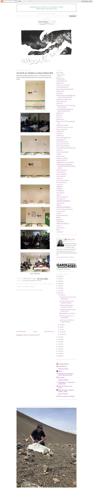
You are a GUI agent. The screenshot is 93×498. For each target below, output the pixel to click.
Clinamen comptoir (63, 369)
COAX (60, 371)
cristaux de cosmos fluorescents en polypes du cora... (67, 310)
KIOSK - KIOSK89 (63, 380)
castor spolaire (60, 172)
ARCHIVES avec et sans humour (64, 162)
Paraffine (58, 219)
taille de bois (59, 228)
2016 (59, 339)
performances (59, 156)
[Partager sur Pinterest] (47, 279)
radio (57, 195)
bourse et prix (59, 211)
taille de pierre (60, 199)
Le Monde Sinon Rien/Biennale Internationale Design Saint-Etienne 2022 (65, 166)
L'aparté (58, 133)
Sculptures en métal (61, 158)
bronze (58, 93)
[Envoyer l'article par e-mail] (37, 278)
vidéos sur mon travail (61, 146)
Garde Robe (61, 377)
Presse (57, 117)
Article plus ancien (49, 331)
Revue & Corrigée (63, 394)
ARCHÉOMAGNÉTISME (62, 201)
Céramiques (59, 79)
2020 (59, 288)
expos (39, 280)
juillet (61, 324)
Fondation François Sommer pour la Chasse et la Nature (65, 374)
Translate (51, 24)
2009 (59, 356)
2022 (59, 283)
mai (61, 329)
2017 (59, 337)
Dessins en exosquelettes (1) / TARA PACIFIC (66, 316)
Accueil (35, 331)
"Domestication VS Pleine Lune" (46, 7)
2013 (59, 346)
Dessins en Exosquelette (62, 137)
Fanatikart (37, 75)
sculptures (58, 75)
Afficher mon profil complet (65, 257)
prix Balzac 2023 (60, 160)
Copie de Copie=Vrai (61, 180)
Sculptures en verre (61, 125)
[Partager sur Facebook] (45, 279)
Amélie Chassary (62, 366)
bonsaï (58, 154)
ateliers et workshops (30, 280)
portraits (58, 150)
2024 (59, 279)
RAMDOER (59, 221)
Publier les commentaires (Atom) (32, 335)
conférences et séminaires (62, 99)
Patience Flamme (60, 129)
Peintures (58, 83)
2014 (59, 344)
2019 (59, 290)
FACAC (58, 115)
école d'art (58, 232)
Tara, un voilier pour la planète (66, 396)
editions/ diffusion (61, 142)
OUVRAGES (59, 190)
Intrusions (58, 91)
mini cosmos (59, 192)
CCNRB (58, 188)
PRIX (57, 217)
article (58, 225)
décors (58, 213)
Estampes (58, 113)
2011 (59, 351)
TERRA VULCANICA (61, 223)
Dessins (58, 73)
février (61, 332)
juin (61, 327)
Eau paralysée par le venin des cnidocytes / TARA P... (66, 302)
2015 (59, 342)
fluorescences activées (61, 85)
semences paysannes (61, 197)
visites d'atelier (60, 176)
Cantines (58, 178)
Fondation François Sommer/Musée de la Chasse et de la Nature (65, 96)
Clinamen (58, 135)
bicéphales (59, 131)
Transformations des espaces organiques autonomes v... (66, 306)
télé (57, 230)
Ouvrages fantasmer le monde (63, 209)
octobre (62, 295)
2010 (59, 353)
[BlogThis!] (42, 279)
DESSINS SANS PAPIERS (62, 207)
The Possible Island (61, 87)
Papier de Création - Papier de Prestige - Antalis (66, 390)
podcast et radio (60, 101)
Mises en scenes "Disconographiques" (65, 121)
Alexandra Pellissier (63, 364)
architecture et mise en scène (63, 127)
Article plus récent (21, 331)
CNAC (58, 205)
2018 (59, 293)
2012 (59, 349)
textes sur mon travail (61, 144)
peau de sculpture (60, 174)
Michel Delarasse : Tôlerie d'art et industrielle (66, 383)
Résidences (59, 119)
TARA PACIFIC (60, 81)
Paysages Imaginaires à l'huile (63, 89)
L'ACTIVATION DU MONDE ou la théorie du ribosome (64, 110)
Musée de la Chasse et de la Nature (65, 386)
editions (58, 103)
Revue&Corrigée (60, 182)
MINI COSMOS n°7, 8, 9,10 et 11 (67, 313)
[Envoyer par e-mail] (40, 279)
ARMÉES (58, 186)
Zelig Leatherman (60, 170)
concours (58, 184)
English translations (61, 215)
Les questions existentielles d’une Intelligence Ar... (67, 298)
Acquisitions (59, 203)
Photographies (60, 139)
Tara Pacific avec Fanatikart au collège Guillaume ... (66, 321)
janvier (62, 334)
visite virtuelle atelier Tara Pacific (64, 148)
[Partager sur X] (44, 279)
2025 (59, 276)
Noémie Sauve (71, 239)
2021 (59, 286)
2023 (59, 281)
